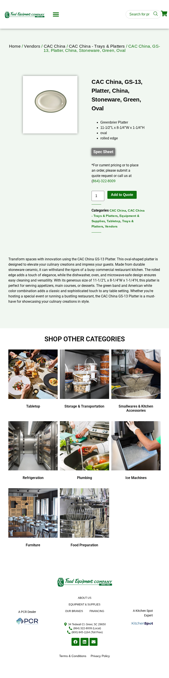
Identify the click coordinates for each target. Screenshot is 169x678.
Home (15, 46)
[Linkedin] (84, 642)
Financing (97, 611)
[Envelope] (93, 642)
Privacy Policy (100, 656)
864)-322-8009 (104, 181)
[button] (56, 14)
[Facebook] (75, 642)
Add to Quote (122, 195)
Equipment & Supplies (84, 604)
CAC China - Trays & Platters (97, 46)
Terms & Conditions (72, 656)
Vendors (32, 46)
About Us (84, 597)
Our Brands (74, 611)
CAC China (55, 46)
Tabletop (113, 221)
